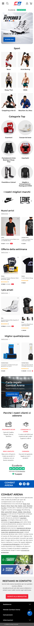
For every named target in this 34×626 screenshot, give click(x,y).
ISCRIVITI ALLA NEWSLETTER (17, 596)
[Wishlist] (18, 218)
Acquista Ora (12, 394)
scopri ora (9, 39)
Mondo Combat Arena (11, 610)
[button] (13, 42)
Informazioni (8, 620)
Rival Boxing (26, 510)
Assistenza (7, 604)
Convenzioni (8, 615)
